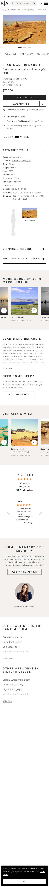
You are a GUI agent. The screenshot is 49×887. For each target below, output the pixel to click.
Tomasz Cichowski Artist (15, 651)
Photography (28, 10)
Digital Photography (13, 689)
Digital (28, 160)
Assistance (10, 54)
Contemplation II (17, 449)
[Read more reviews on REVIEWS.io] (24, 490)
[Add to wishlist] (42, 104)
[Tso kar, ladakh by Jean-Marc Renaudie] (24, 301)
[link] (34, 3)
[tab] (24, 150)
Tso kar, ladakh (17, 317)
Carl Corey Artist (11, 646)
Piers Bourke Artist (12, 642)
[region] (24, 512)
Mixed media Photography (16, 694)
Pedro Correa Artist (12, 637)
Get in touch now (19, 394)
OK (24, 881)
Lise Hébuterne (20, 452)
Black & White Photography (17, 680)
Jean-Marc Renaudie (22, 65)
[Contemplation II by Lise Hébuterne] (24, 432)
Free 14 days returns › (16, 117)
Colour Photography (13, 684)
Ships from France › (36, 121)
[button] (46, 3)
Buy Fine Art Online (11, 10)
